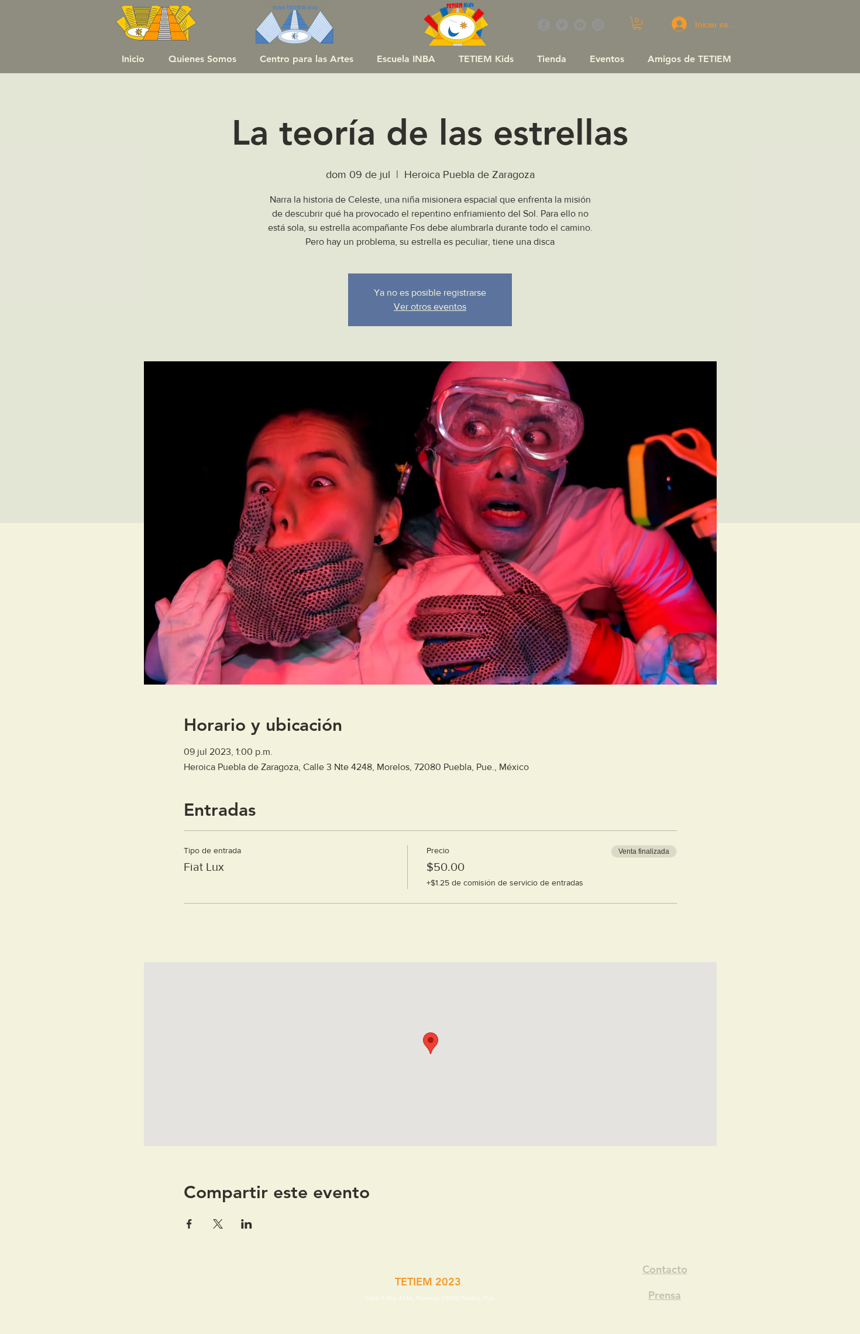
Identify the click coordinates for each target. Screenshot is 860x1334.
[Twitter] (562, 25)
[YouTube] (580, 25)
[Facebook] (544, 25)
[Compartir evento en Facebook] (189, 1224)
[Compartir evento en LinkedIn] (246, 1224)
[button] (637, 23)
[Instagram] (598, 25)
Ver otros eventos (430, 307)
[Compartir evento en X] (217, 1224)
